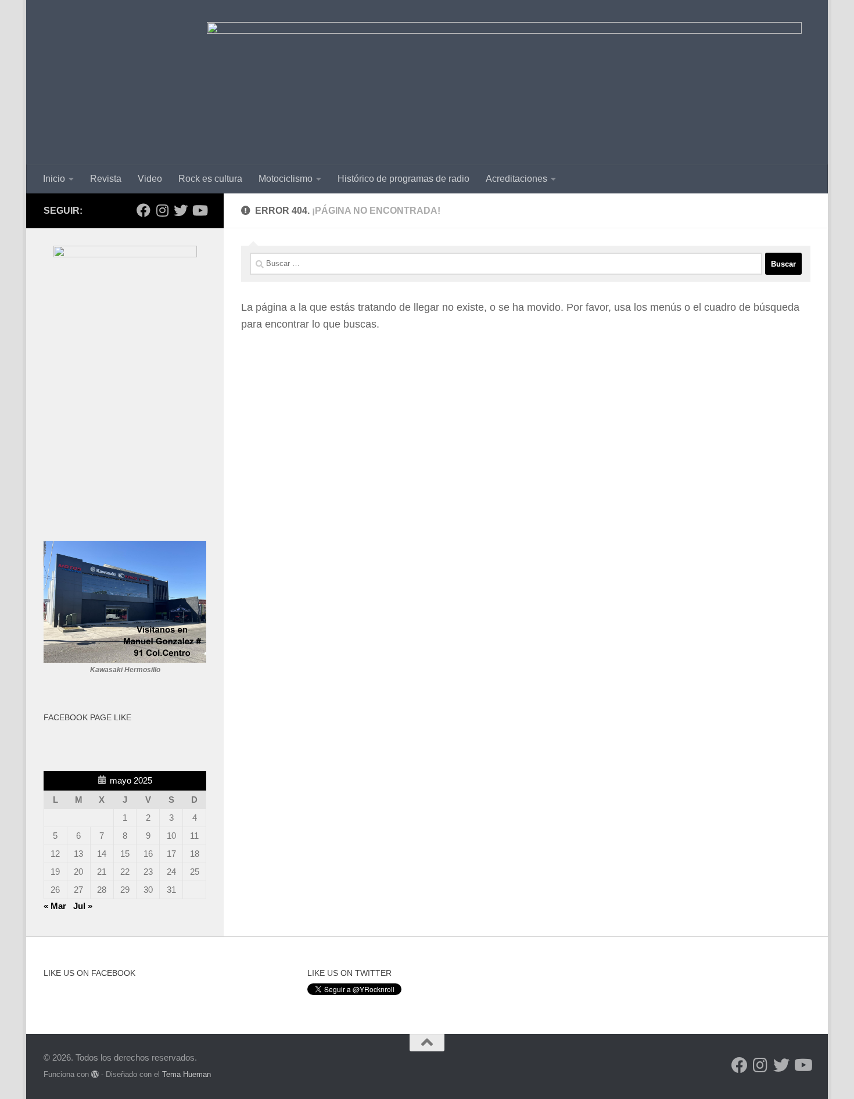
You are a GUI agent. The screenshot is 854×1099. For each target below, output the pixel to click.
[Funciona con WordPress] (95, 1074)
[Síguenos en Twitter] (181, 210)
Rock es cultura (210, 179)
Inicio (54, 179)
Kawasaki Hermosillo (125, 670)
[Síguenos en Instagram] (162, 210)
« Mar (55, 906)
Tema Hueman (186, 1074)
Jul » (82, 906)
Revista (105, 179)
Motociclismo (286, 179)
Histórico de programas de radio (403, 179)
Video (150, 179)
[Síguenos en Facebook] (143, 210)
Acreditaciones (516, 179)
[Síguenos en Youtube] (199, 210)
